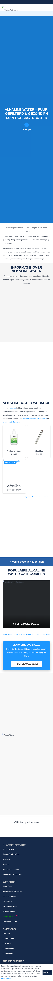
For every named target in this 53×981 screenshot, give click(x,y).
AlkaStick (39, 451)
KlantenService (8, 849)
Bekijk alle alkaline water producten (36, 497)
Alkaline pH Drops (14, 451)
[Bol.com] (16, 830)
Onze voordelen (9, 938)
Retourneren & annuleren (12, 874)
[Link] (2, 2)
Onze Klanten (8, 953)
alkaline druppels (29, 418)
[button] (40, 13)
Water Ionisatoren (43, 634)
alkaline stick (42, 418)
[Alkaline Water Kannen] (26, 604)
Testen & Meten (9, 911)
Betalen (6, 864)
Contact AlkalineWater (11, 854)
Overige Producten (10, 921)
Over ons (6, 933)
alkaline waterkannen (11, 422)
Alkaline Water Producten (24, 634)
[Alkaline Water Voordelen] (26, 314)
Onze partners (8, 948)
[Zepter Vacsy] (26, 743)
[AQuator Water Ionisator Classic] (14, 470)
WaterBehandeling (10, 906)
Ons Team (7, 943)
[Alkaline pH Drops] (14, 436)
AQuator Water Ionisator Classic (14, 486)
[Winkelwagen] (50, 13)
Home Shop (7, 634)
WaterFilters (7, 901)
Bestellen (6, 859)
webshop (12, 408)
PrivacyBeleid (6, 978)
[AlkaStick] (38, 436)
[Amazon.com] (36, 830)
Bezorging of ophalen (11, 869)
